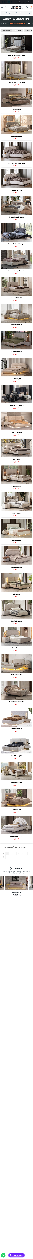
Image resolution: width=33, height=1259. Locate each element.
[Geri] (4, 853)
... (25, 854)
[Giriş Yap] (26, 7)
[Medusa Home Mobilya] (16, 7)
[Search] (29, 13)
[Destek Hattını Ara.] (6, 7)
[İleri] (7, 857)
